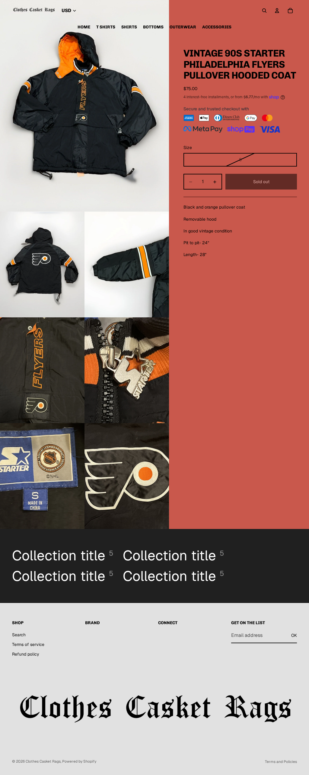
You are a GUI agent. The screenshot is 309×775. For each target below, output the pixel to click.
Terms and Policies (281, 761)
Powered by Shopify (79, 761)
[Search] (264, 10)
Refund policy (25, 654)
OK (294, 635)
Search (19, 634)
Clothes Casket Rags (43, 761)
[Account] (277, 10)
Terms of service (28, 644)
